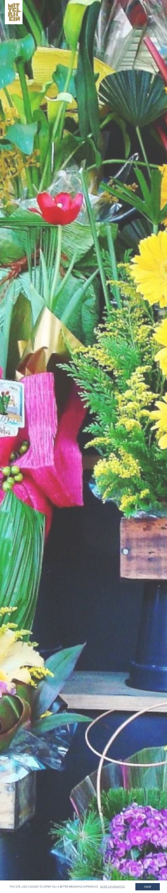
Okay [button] (147, 887)
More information (112, 886)
